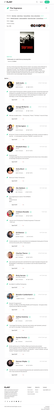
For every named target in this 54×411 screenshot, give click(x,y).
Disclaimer (48, 406)
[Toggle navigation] (5, 2)
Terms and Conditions (45, 409)
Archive (36, 391)
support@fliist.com (47, 389)
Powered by (9, 61)
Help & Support (31, 391)
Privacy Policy (47, 407)
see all (42, 15)
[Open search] (37, 2)
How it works (30, 389)
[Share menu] (46, 8)
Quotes (6, 78)
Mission (36, 389)
